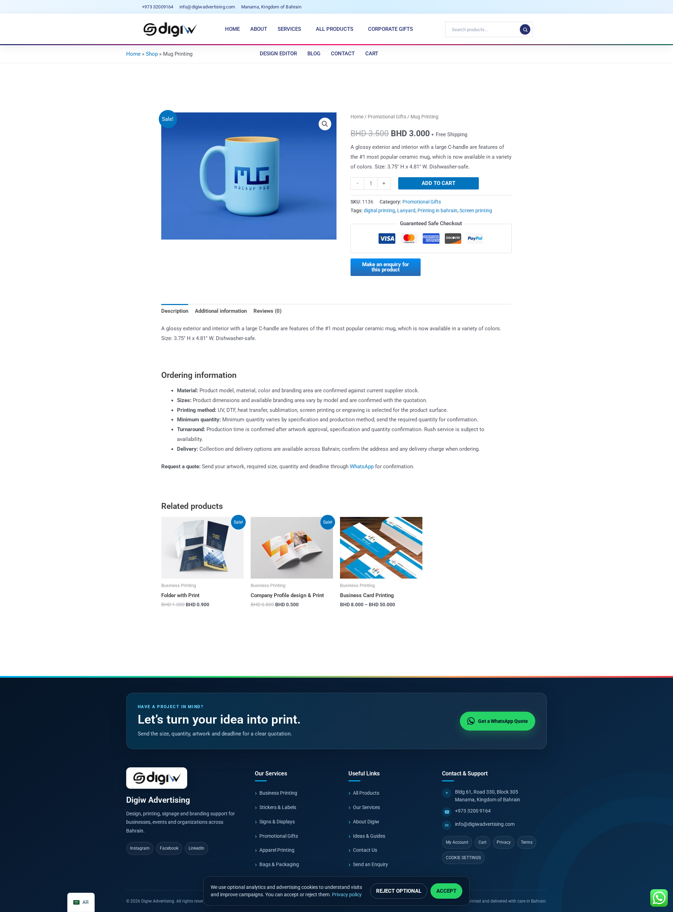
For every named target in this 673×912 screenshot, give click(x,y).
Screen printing (476, 210)
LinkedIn (196, 848)
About (258, 29)
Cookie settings (463, 857)
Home (232, 29)
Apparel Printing (276, 850)
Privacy (504, 842)
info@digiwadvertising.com (485, 824)
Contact (343, 53)
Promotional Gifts (387, 116)
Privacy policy (347, 894)
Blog (313, 53)
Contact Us (365, 850)
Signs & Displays (277, 821)
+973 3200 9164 (473, 811)
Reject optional (398, 891)
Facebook (169, 848)
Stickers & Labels (277, 807)
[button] (325, 124)
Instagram (140, 848)
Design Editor (278, 53)
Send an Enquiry (370, 864)
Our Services (366, 807)
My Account (457, 842)
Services (289, 29)
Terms (526, 842)
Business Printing (278, 793)
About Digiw (366, 821)
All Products (334, 29)
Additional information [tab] (221, 311)
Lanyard (406, 210)
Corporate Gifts (390, 29)
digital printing (379, 210)
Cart (371, 53)
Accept (446, 891)
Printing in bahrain (437, 210)
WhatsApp (362, 466)
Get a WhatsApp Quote (503, 721)
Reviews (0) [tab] (267, 311)
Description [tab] (174, 311)
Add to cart (438, 183)
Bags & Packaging (279, 864)
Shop (152, 54)
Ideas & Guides (369, 836)
